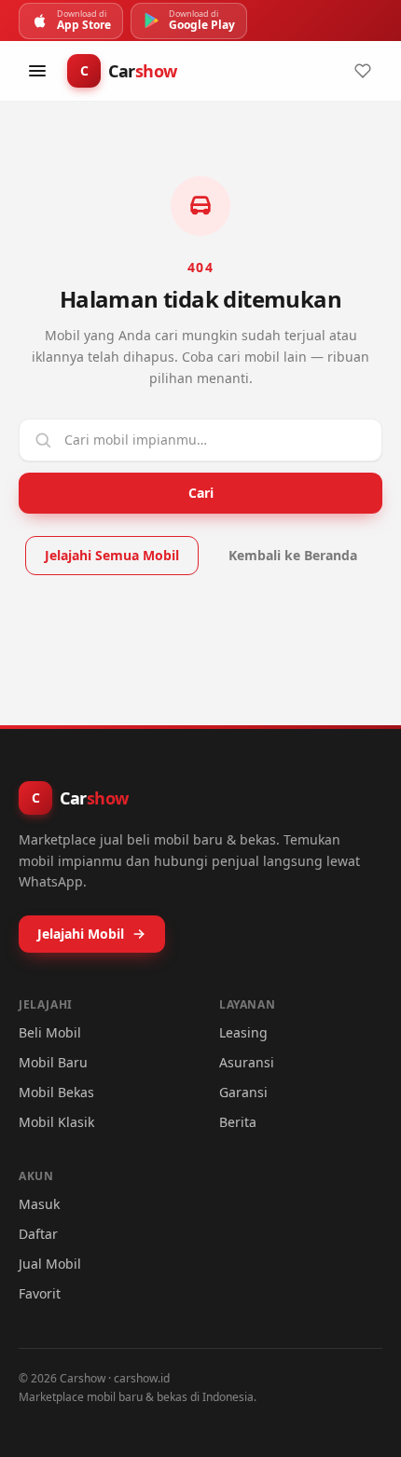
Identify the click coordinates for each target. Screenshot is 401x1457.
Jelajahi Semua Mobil (112, 555)
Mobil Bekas (56, 1092)
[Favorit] (362, 71)
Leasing (243, 1032)
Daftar (38, 1234)
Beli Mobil (50, 1032)
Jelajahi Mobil (80, 933)
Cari (201, 493)
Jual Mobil (50, 1263)
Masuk (39, 1204)
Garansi (243, 1092)
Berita (237, 1122)
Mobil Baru (53, 1062)
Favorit (40, 1293)
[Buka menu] (37, 70)
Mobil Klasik (56, 1122)
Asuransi (246, 1062)
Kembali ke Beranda (292, 555)
